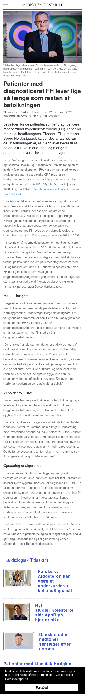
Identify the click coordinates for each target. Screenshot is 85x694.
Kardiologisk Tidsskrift (26, 560)
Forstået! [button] (42, 687)
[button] (5, 4)
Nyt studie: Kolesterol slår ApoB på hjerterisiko (54, 612)
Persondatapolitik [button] (16, 679)
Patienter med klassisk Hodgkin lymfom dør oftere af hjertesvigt (37, 666)
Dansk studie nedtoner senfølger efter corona (55, 641)
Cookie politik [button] (65, 674)
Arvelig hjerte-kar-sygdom (41, 115)
